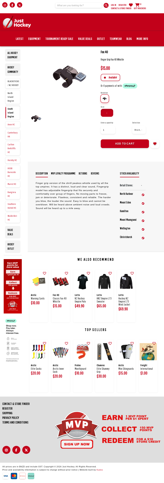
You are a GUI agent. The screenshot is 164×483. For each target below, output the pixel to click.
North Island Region (11, 97)
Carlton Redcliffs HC (12, 148)
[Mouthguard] (82, 352)
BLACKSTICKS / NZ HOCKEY (13, 83)
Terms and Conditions (15, 422)
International (146, 368)
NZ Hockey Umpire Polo (80, 300)
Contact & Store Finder (121, 8)
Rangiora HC (12, 194)
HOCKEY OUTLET (11, 246)
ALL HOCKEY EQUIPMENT (13, 55)
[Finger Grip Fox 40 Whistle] (68, 76)
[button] (106, 5)
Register (123, 5)
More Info (142, 38)
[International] (148, 352)
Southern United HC (12, 206)
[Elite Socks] (38, 352)
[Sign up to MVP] (102, 429)
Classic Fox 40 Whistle (60, 300)
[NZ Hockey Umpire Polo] (82, 281)
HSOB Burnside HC (12, 172)
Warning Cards (38, 298)
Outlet (101, 38)
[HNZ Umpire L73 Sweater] (104, 281)
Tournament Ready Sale (59, 38)
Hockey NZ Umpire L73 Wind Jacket (124, 301)
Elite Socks (36, 368)
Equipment (34, 38)
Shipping (7, 413)
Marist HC (12, 184)
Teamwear (116, 38)
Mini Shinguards (126, 368)
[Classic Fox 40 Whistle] (60, 281)
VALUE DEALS (10, 232)
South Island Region (11, 112)
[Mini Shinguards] (126, 352)
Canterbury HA (13, 134)
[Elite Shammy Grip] (104, 352)
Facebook (17, 451)
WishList (131, 5)
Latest (20, 38)
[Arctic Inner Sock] (60, 352)
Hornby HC (12, 160)
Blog (129, 38)
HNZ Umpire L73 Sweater (104, 300)
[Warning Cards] (38, 281)
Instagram (7, 451)
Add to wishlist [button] (155, 143)
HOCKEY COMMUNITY (13, 69)
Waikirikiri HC (12, 217)
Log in (113, 5)
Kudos (100, 470)
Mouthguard (80, 368)
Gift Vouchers (140, 8)
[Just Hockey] (16, 22)
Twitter (27, 451)
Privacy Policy (10, 417)
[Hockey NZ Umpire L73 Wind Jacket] (126, 281)
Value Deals (85, 38)
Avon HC (11, 124)
